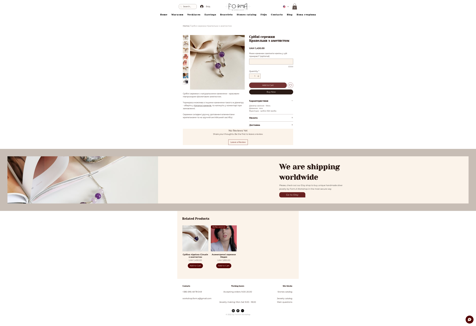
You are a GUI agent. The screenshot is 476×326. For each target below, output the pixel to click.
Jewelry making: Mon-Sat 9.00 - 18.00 (237, 302)
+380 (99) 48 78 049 (192, 292)
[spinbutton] (255, 76)
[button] (294, 7)
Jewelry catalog (284, 298)
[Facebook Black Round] (237, 310)
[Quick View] (195, 238)
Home (186, 26)
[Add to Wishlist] (290, 85)
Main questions (284, 302)
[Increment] (258, 76)
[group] (238, 246)
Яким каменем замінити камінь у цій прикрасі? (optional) (268, 54)
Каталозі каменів (202, 105)
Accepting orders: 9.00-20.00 (237, 292)
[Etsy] (242, 310)
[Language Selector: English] (285, 6)
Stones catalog (285, 292)
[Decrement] (251, 76)
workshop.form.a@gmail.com (196, 298)
